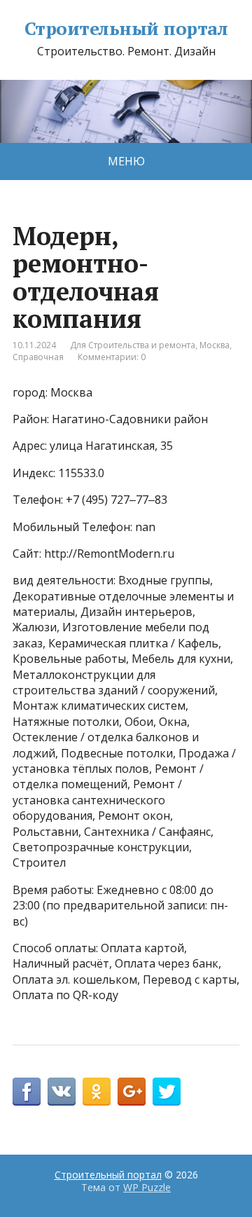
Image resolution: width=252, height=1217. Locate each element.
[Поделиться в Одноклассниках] (97, 1092)
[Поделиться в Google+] (132, 1092)
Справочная (38, 357)
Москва (215, 345)
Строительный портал (125, 28)
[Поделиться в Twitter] (167, 1092)
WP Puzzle (147, 1187)
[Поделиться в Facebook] (27, 1092)
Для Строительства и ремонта (132, 345)
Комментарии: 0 (112, 357)
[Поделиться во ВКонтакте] (62, 1092)
